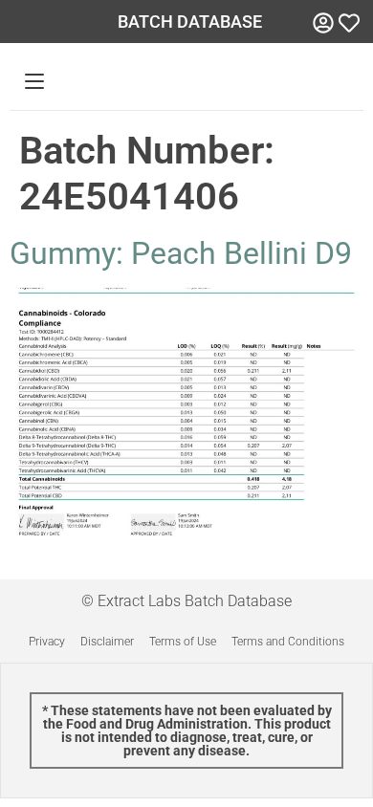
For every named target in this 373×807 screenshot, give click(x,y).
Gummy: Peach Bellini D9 (181, 253)
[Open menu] (34, 81)
